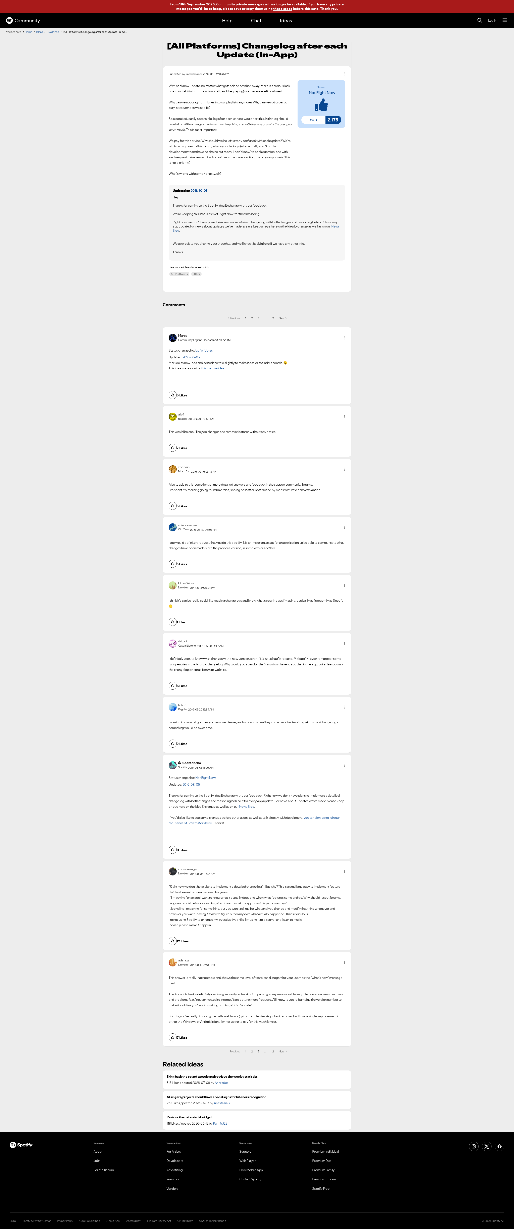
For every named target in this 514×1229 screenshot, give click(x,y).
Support (245, 1151)
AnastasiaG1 (222, 1103)
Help (227, 20)
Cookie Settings (89, 1221)
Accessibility (133, 1221)
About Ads (113, 1221)
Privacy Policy (65, 1221)
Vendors (172, 1188)
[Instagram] (474, 1146)
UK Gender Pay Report (212, 1221)
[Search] (479, 20)
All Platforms (179, 274)
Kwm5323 (220, 1123)
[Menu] (504, 20)
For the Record (104, 1170)
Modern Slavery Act (159, 1221)
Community (27, 20)
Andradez (221, 1082)
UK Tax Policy (185, 1221)
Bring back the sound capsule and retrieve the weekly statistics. (212, 1076)
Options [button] (344, 74)
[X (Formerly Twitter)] (487, 1146)
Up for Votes (204, 350)
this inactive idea (212, 368)
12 (272, 318)
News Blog (246, 806)
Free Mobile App (251, 1170)
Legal (13, 1221)
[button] (313, 120)
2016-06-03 (191, 357)
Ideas (286, 20)
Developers (174, 1160)
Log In (492, 20)
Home (28, 32)
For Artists (173, 1151)
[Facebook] (499, 1146)
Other (196, 274)
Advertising (174, 1170)
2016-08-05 (191, 784)
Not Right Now (322, 92)
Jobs (97, 1160)
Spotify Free (320, 1188)
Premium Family (323, 1170)
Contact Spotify (250, 1179)
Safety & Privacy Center (37, 1221)
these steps (282, 8)
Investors (172, 1179)
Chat (256, 20)
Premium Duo (321, 1160)
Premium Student (324, 1179)
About (98, 1151)
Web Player (247, 1160)
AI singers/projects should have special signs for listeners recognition (216, 1097)
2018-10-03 (199, 190)
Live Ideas (53, 32)
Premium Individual (325, 1151)
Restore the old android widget (189, 1117)
